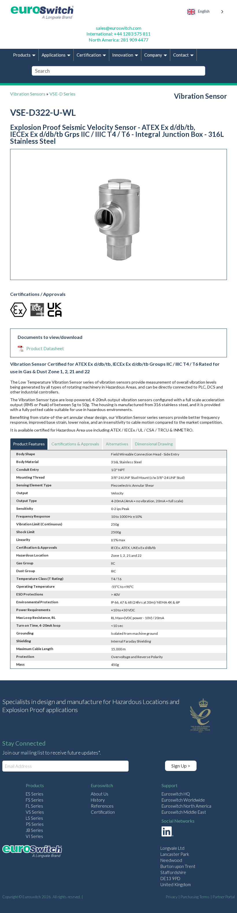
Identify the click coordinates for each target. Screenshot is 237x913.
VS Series (35, 812)
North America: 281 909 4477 (118, 39)
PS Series (35, 824)
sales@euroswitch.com (118, 28)
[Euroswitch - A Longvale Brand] (32, 852)
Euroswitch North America (186, 806)
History (98, 799)
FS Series (34, 799)
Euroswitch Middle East (184, 812)
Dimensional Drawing (154, 443)
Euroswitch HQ (176, 793)
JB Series (34, 830)
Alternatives (117, 443)
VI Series (34, 836)
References (102, 806)
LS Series (34, 818)
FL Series (34, 806)
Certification (103, 812)
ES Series (34, 793)
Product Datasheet (45, 348)
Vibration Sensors (27, 93)
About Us (99, 793)
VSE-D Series (62, 93)
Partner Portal (224, 897)
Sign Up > (180, 765)
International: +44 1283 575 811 (118, 33)
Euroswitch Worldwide (183, 799)
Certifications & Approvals (75, 443)
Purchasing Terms (195, 897)
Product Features (29, 443)
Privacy (171, 897)
